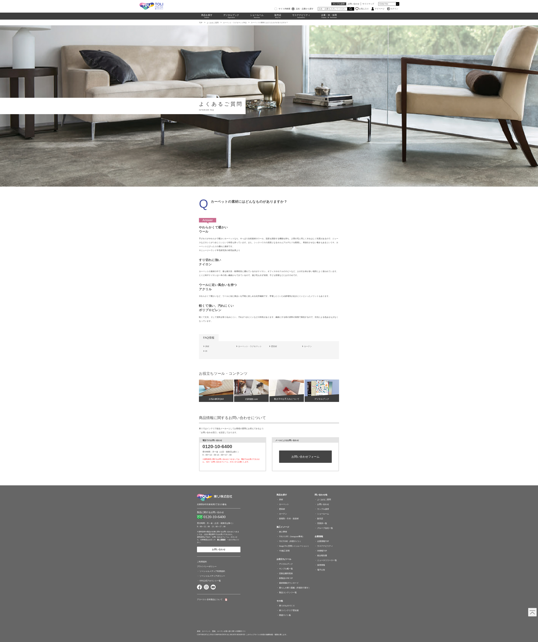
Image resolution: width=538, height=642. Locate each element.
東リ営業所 (221, 540)
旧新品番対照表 (286, 573)
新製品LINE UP (286, 578)
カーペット (284, 504)
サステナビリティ (301, 16)
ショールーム (257, 16)
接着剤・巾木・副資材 (289, 519)
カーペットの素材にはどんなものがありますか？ (269, 23)
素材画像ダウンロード (289, 583)
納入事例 (283, 532)
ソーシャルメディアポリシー (212, 576)
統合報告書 (322, 556)
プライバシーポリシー (207, 566)
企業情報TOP (323, 541)
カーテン (308, 346)
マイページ (379, 9)
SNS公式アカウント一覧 (210, 581)
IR (206, 351)
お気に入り (364, 9)
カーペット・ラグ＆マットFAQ (234, 23)
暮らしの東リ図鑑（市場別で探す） (294, 588)
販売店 (277, 16)
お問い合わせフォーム (305, 456)
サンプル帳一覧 (286, 569)
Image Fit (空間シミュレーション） (294, 546)
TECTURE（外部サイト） (290, 541)
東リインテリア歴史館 (289, 610)
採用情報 (321, 565)
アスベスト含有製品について (209, 599)
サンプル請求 (339, 4)
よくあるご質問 (213, 23)
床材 (207, 346)
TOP (200, 23)
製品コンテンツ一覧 (288, 592)
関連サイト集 (285, 615)
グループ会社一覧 (325, 528)
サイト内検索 (284, 9)
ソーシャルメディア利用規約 (212, 571)
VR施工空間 (284, 551)
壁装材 (274, 346)
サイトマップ (368, 4)
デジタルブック (231, 16)
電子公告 (321, 570)
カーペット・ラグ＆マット (250, 346)
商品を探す (206, 16)
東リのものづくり (287, 606)
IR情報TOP (322, 551)
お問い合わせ (353, 4)
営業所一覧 (322, 523)
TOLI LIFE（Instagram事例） (291, 536)
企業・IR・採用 (329, 16)
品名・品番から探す (305, 9)
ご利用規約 (202, 562)
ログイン (394, 9)
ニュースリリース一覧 (327, 560)
